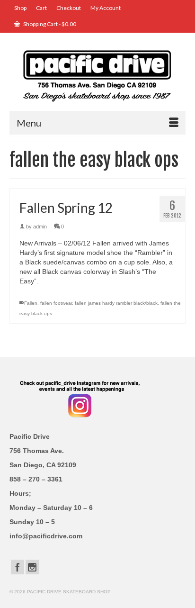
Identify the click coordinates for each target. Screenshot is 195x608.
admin (40, 226)
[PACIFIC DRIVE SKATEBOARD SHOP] (97, 75)
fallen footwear (56, 303)
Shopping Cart (49, 23)
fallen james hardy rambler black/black (116, 303)
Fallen (30, 303)
